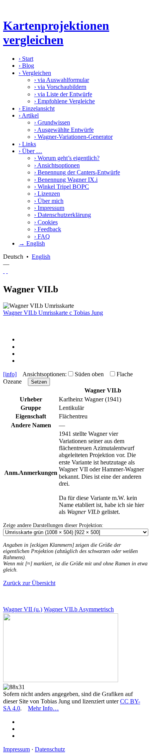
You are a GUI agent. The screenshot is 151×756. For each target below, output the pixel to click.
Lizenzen (47, 193)
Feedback (47, 229)
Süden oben (89, 374)
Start (26, 58)
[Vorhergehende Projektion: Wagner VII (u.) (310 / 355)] (4, 271)
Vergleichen (35, 73)
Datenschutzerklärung (62, 215)
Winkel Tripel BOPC (61, 186)
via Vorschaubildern (60, 87)
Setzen (39, 382)
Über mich (48, 201)
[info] (10, 374)
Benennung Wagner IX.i (66, 179)
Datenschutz (50, 749)
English (41, 256)
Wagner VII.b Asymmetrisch (79, 609)
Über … (30, 151)
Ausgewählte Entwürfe (64, 129)
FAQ (42, 236)
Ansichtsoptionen (57, 165)
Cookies (46, 222)
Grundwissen (52, 122)
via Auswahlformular (61, 80)
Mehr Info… (43, 708)
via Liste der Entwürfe (63, 94)
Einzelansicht (37, 108)
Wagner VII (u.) (22, 609)
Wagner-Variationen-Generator (73, 136)
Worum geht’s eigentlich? (67, 158)
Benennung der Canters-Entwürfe (77, 172)
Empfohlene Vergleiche (64, 101)
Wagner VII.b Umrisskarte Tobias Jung (53, 312)
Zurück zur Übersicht (29, 583)
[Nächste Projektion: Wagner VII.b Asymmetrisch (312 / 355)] (7, 271)
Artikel (29, 115)
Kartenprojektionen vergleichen (56, 33)
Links (27, 144)
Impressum (49, 208)
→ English (32, 243)
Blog (26, 65)
